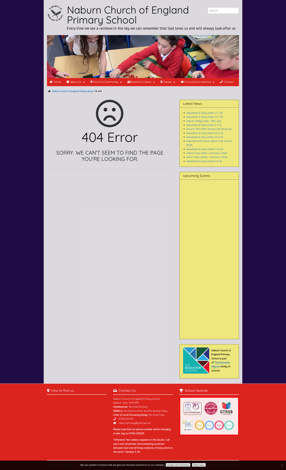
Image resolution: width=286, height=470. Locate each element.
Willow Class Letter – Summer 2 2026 (206, 153)
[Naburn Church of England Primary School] (143, 56)
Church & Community (105, 82)
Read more (198, 465)
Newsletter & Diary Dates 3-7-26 (204, 125)
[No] (282, 465)
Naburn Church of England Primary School (128, 15)
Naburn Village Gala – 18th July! (203, 121)
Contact (229, 82)
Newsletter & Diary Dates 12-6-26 (204, 149)
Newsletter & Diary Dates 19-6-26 (204, 137)
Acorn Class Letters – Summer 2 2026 (206, 157)
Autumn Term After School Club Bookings (209, 129)
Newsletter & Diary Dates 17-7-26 (204, 112)
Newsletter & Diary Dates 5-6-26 (204, 161)
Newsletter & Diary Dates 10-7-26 (204, 116)
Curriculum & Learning (197, 82)
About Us (75, 82)
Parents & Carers (141, 82)
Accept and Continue (178, 465)
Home (57, 82)
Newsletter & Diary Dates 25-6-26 (204, 133)
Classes (167, 82)
